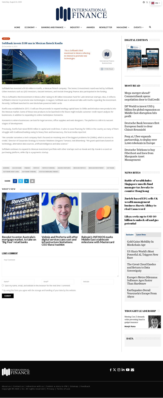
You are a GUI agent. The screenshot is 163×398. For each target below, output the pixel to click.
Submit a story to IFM (57, 388)
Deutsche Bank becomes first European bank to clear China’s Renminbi (142, 126)
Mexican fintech (79, 168)
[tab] (130, 234)
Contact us (18, 388)
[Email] (132, 371)
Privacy (51, 390)
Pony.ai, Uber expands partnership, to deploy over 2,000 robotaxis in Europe (141, 139)
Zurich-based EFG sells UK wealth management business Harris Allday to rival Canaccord (141, 204)
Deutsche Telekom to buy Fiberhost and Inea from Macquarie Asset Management (140, 154)
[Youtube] (128, 371)
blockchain (16, 168)
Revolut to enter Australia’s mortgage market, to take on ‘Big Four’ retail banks (19, 239)
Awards (90, 27)
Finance (27, 168)
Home (17, 27)
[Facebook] (111, 371)
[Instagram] (118, 371)
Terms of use (63, 390)
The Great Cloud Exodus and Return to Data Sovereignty (141, 267)
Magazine (122, 27)
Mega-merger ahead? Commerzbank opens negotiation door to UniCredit (142, 96)
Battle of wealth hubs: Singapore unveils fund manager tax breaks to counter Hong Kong (139, 186)
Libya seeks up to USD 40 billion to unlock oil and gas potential (142, 220)
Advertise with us (35, 388)
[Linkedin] (123, 371)
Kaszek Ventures (64, 168)
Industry (75, 27)
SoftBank (110, 168)
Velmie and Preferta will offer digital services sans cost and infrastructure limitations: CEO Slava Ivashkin (60, 240)
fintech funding (48, 168)
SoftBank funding (29, 172)
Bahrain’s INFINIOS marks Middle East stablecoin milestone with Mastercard (97, 239)
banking (6, 168)
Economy (30, 27)
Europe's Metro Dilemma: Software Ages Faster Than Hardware (142, 280)
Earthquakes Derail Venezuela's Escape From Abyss (142, 293)
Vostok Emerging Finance (48, 172)
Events (137, 27)
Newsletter (105, 27)
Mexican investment (96, 168)
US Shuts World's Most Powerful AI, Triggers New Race (142, 254)
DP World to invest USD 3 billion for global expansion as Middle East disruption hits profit (142, 111)
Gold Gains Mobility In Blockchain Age (140, 243)
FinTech (36, 168)
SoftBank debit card (11, 172)
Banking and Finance (52, 27)
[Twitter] (114, 371)
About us (6, 388)
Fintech (6, 39)
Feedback (85, 388)
